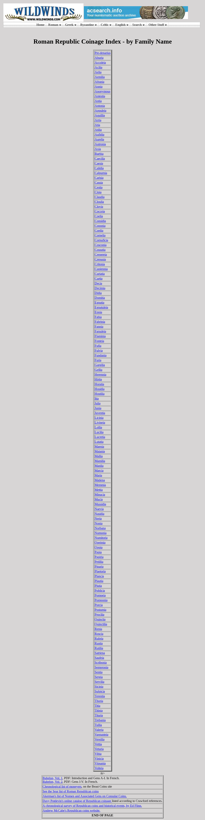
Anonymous (102, 91)
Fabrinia (100, 321)
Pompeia (100, 595)
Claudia (100, 197)
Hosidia (100, 389)
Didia (98, 293)
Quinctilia (101, 624)
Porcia (99, 605)
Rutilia (99, 648)
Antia (98, 101)
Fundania (101, 355)
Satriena (100, 653)
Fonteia (99, 341)
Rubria (99, 638)
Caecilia (100, 158)
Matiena (100, 480)
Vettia (98, 744)
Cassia (99, 182)
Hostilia (100, 393)
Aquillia (100, 115)
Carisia (99, 177)
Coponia (100, 225)
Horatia (99, 384)
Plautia (99, 581)
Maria (98, 475)
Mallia (99, 456)
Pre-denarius (103, 53)
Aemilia (100, 77)
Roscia (99, 633)
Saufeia (99, 657)
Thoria (99, 701)
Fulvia (99, 350)
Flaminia (100, 336)
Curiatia (100, 273)
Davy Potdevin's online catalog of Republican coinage (77, 801)
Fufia (98, 345)
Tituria (99, 715)
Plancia (99, 576)
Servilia (99, 681)
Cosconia (101, 245)
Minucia (100, 494)
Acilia (98, 67)
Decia (98, 283)
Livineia (100, 422)
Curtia (98, 278)
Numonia (101, 533)
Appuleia (100, 110)
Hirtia (98, 379)
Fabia (98, 317)
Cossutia (100, 249)
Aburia (99, 57)
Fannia (99, 326)
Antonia (100, 105)
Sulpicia (100, 691)
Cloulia (99, 201)
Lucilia (99, 432)
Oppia (98, 547)
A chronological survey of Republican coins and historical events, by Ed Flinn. (92, 805)
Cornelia (100, 235)
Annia (98, 86)
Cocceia (100, 211)
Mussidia (100, 504)
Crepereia (101, 254)
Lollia (98, 427)
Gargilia (100, 365)
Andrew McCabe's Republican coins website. (71, 810)
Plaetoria (100, 571)
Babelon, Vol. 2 (52, 781)
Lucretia (100, 437)
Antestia (100, 96)
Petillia (99, 561)
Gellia (98, 369)
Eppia (98, 312)
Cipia (98, 192)
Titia (97, 705)
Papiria (99, 557)
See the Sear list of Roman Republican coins (71, 791)
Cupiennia (101, 269)
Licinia (99, 417)
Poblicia (100, 590)
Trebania (100, 720)
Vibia (98, 753)
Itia (97, 398)
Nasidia (99, 513)
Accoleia (100, 62)
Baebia (99, 153)
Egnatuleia (101, 307)
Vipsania (100, 763)
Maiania (100, 451)
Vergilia (100, 739)
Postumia (100, 609)
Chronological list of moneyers (62, 786)
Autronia (100, 144)
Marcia (99, 470)
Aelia (98, 72)
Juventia (100, 413)
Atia (97, 125)
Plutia (98, 585)
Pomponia (101, 600)
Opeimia (100, 542)
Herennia (100, 374)
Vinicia (99, 758)
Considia (100, 221)
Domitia (100, 297)
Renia (98, 629)
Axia (98, 149)
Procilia (99, 614)
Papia (98, 552)
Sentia (98, 672)
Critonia (100, 264)
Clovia (99, 206)
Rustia (99, 643)
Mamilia (100, 461)
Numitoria (101, 537)
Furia (98, 360)
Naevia (99, 509)
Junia (98, 408)
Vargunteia (101, 734)
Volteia (99, 768)
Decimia (100, 288)
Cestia (98, 187)
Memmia (100, 485)
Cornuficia (101, 240)
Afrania (99, 81)
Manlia (99, 465)
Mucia (99, 499)
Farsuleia (100, 331)
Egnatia (99, 302)
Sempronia (101, 667)
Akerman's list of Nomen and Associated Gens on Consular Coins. (85, 796)
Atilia (98, 129)
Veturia (99, 749)
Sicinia (99, 686)
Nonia (98, 523)
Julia (97, 403)
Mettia (99, 489)
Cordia (99, 230)
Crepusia (100, 259)
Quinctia (100, 619)
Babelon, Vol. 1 (52, 778)
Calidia (99, 168)
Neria (98, 518)
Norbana (100, 528)
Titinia (99, 710)
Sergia (99, 677)
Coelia (99, 216)
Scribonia (101, 662)
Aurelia (99, 139)
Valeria (99, 729)
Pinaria (99, 566)
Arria (98, 120)
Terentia (100, 696)
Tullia (98, 725)
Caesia (99, 163)
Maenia (99, 446)
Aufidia (99, 134)
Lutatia (99, 441)
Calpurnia (101, 173)
